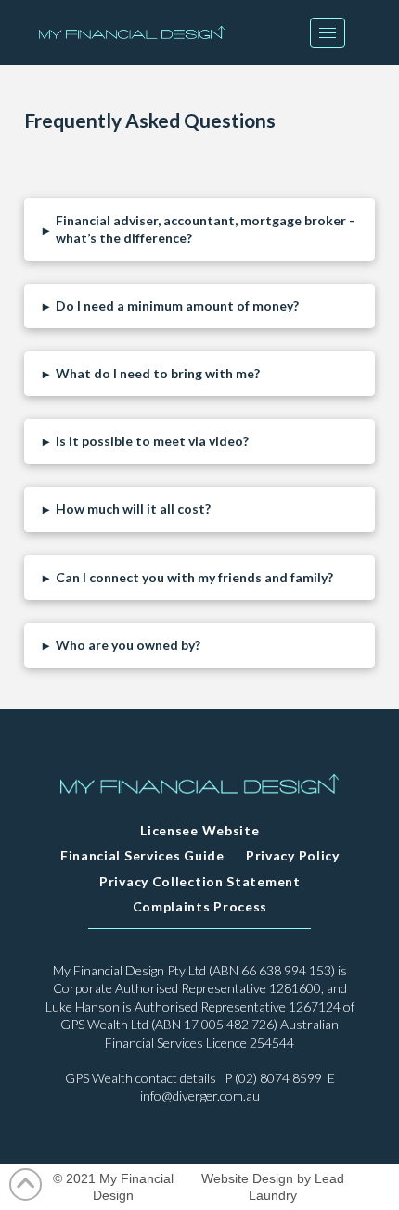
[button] (327, 33)
